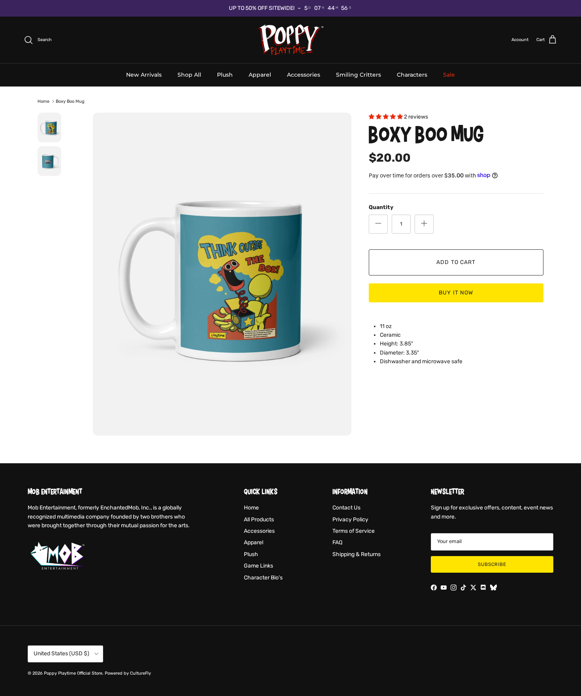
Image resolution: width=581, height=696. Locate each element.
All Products (259, 519)
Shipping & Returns (356, 554)
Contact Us (346, 507)
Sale (449, 74)
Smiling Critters (358, 74)
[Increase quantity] (424, 223)
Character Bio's (263, 577)
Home (43, 101)
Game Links (258, 565)
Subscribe (492, 564)
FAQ (337, 542)
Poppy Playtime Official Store (73, 673)
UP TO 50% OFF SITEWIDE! (261, 8)
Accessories (303, 74)
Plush (225, 74)
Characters (412, 74)
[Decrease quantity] (378, 223)
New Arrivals (144, 74)
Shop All (189, 74)
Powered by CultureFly (128, 673)
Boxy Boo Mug (70, 101)
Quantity (381, 207)
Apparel (260, 74)
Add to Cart (455, 261)
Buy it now (456, 292)
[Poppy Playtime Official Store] (290, 40)
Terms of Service (353, 531)
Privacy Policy (350, 519)
